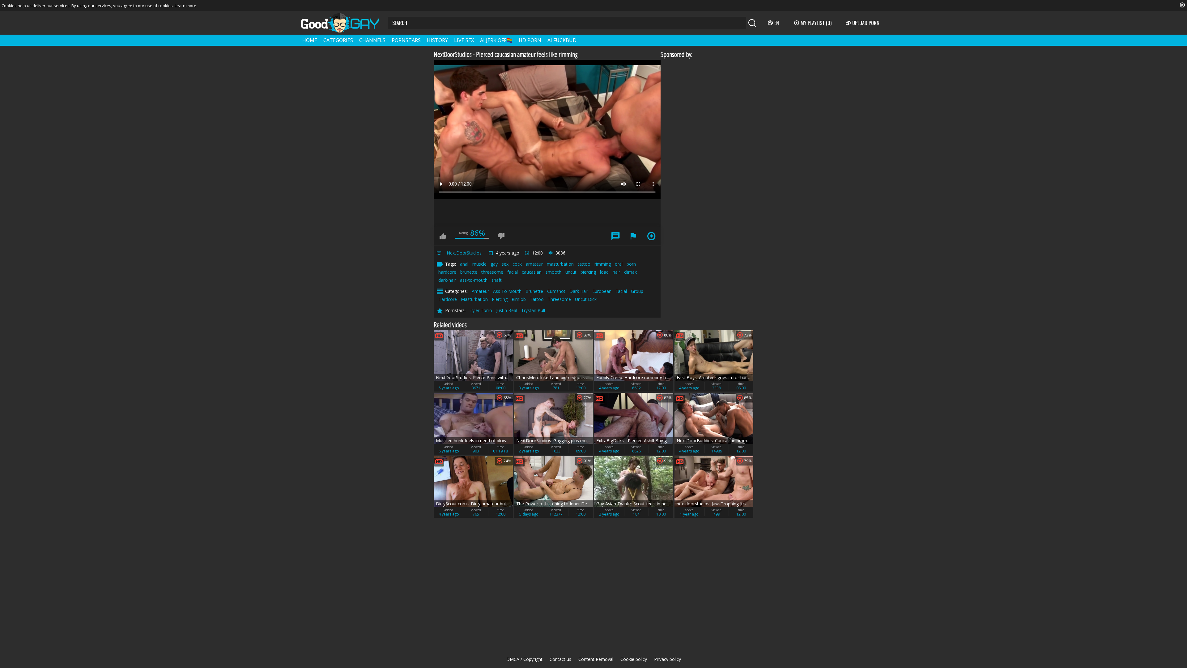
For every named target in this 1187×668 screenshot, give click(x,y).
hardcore (447, 272)
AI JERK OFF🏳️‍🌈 (496, 40)
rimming (602, 264)
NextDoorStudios (464, 253)
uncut (570, 272)
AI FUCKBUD (561, 40)
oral (619, 264)
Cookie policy (633, 659)
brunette (468, 272)
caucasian (532, 272)
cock (517, 264)
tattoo (584, 264)
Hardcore (447, 299)
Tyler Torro (481, 310)
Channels (372, 40)
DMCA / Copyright (524, 659)
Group (637, 291)
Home (309, 40)
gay (494, 264)
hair (616, 272)
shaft (496, 280)
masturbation (560, 264)
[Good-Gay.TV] (344, 23)
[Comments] (615, 236)
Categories (338, 40)
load (604, 272)
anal (464, 264)
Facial (621, 291)
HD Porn (530, 40)
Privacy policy (667, 659)
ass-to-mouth (473, 280)
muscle (479, 264)
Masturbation (474, 299)
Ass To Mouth (507, 291)
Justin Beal (506, 310)
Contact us (560, 659)
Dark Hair (578, 291)
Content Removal (595, 659)
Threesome (559, 299)
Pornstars (406, 40)
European (601, 291)
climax (630, 272)
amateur (534, 264)
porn (631, 264)
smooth (553, 272)
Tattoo (537, 299)
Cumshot (556, 291)
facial (512, 272)
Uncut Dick (586, 299)
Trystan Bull (533, 310)
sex (505, 264)
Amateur (480, 291)
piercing (588, 272)
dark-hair (447, 280)
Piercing (500, 299)
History (437, 40)
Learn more (185, 5)
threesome (492, 272)
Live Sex (464, 40)
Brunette (534, 291)
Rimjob (519, 299)
